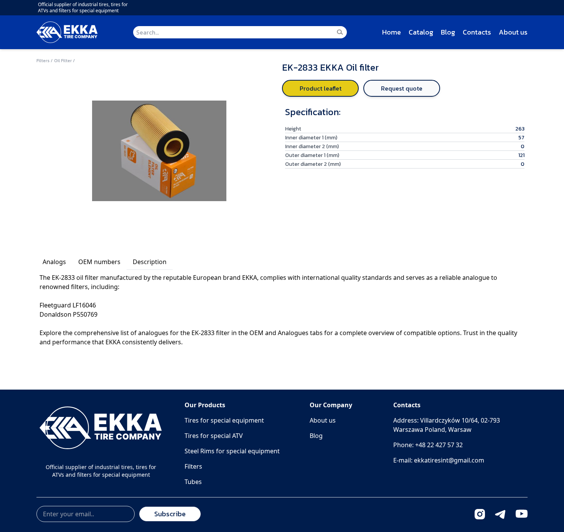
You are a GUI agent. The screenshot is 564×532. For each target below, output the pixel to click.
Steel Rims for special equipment (232, 451)
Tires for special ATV (214, 435)
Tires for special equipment (224, 420)
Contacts (477, 32)
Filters (42, 60)
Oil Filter (63, 60)
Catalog (421, 32)
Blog (448, 32)
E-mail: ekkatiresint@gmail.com (438, 460)
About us (513, 32)
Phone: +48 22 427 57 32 (428, 445)
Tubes (193, 481)
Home (391, 32)
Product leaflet (320, 88)
